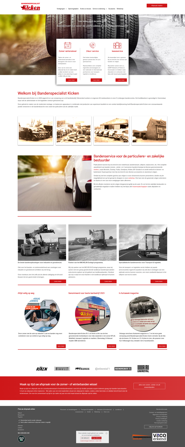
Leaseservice (79, 412)
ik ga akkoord (96, 438)
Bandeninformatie (161, 409)
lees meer (61, 346)
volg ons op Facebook (155, 426)
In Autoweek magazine (129, 293)
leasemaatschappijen (139, 186)
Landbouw (118, 409)
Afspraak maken (156, 5)
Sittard (20, 413)
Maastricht (21, 415)
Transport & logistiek (87, 409)
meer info (98, 441)
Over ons (106, 412)
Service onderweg (99, 9)
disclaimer (21, 429)
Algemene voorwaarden (160, 414)
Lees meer (71, 80)
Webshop (120, 9)
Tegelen (20, 417)
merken (96, 169)
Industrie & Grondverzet (104, 409)
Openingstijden (73, 9)
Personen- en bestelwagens (68, 409)
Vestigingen (61, 9)
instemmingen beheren (87, 441)
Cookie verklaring (162, 420)
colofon (20, 427)
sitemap (20, 425)
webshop (131, 178)
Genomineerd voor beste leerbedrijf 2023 (86, 293)
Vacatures (111, 9)
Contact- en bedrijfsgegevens (158, 412)
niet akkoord (85, 438)
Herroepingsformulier (160, 423)
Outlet (89, 412)
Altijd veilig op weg (26, 293)
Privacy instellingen (161, 418)
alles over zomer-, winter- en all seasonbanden (149, 386)
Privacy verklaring (161, 416)
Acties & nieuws (85, 9)
